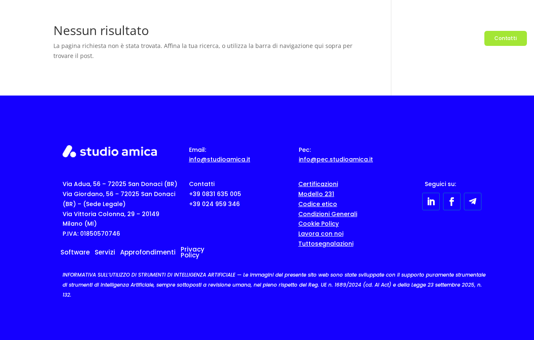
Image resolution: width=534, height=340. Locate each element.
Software (337, 38)
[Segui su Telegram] (472, 201)
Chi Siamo (466, 38)
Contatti (505, 38)
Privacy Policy (192, 253)
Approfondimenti (416, 38)
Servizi (372, 38)
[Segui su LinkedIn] (431, 201)
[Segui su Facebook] (452, 201)
